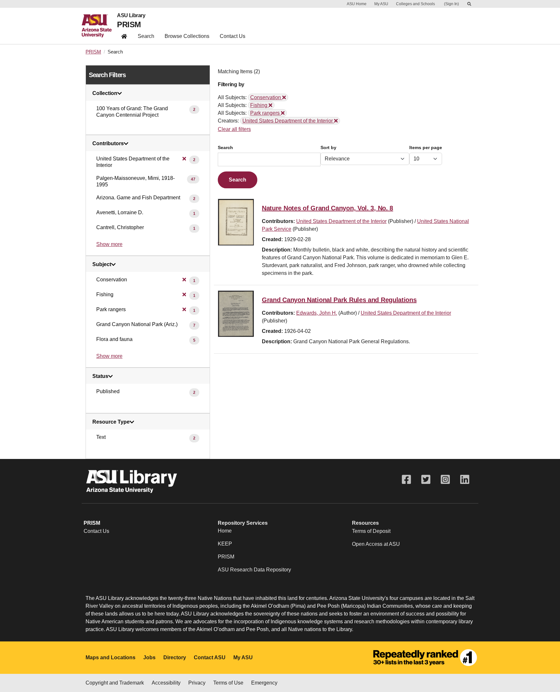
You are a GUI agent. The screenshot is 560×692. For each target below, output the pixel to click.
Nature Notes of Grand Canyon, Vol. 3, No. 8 (327, 208)
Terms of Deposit (371, 531)
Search (146, 36)
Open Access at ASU (376, 544)
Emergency (264, 683)
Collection (104, 93)
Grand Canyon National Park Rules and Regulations (339, 299)
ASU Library (131, 15)
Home (225, 531)
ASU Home (357, 4)
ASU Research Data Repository (254, 569)
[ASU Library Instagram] (445, 479)
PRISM (129, 24)
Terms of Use (228, 683)
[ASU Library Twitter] (426, 479)
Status (100, 376)
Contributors (108, 143)
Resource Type (111, 422)
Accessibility (166, 683)
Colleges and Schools (415, 4)
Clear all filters (234, 129)
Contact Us (232, 36)
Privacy (196, 683)
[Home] (99, 26)
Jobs (149, 657)
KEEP (225, 543)
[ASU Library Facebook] (406, 479)
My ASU (381, 4)
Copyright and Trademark (115, 683)
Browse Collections (187, 36)
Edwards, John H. (316, 313)
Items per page (425, 147)
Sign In (451, 4)
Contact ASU (210, 657)
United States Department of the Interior (341, 221)
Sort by (328, 147)
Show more (109, 244)
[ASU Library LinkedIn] (464, 479)
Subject (101, 264)
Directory (174, 657)
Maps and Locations (110, 657)
